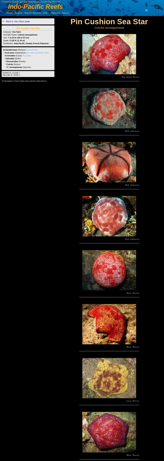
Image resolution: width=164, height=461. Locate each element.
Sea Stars (26, 56)
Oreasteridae (12, 61)
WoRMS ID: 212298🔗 (11, 73)
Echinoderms (31, 50)
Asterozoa (9, 53)
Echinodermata (10, 50)
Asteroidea (10, 56)
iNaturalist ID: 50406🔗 (11, 75)
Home (9, 13)
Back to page (17, 21)
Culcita (10, 64)
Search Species (32, 13)
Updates (55, 13)
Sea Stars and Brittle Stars (37, 53)
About (65, 13)
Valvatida (10, 58)
